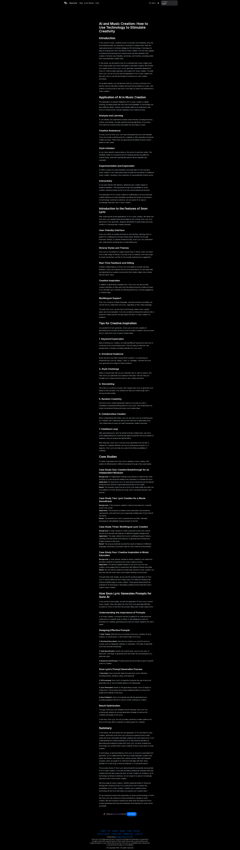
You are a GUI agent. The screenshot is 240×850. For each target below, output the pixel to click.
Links (97, 3)
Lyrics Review (89, 3)
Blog (81, 3)
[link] (132, 814)
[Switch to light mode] (158, 3)
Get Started (131, 814)
